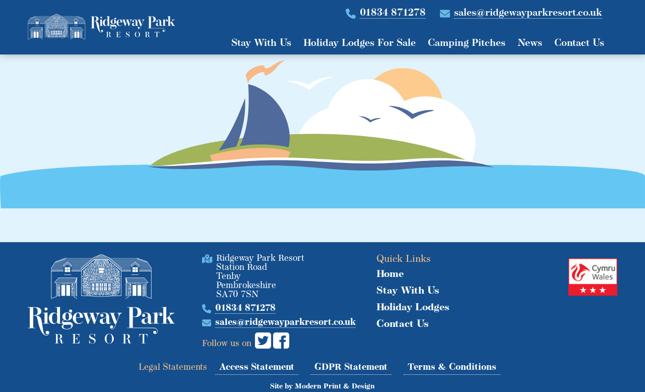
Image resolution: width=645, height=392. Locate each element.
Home (390, 274)
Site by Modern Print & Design (322, 386)
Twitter (263, 340)
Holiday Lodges (412, 308)
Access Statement (256, 367)
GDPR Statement (351, 367)
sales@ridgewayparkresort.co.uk (528, 13)
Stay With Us (261, 43)
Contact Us (579, 43)
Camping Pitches (466, 43)
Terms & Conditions (452, 367)
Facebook (281, 340)
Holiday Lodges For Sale (359, 43)
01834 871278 (393, 13)
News (530, 43)
